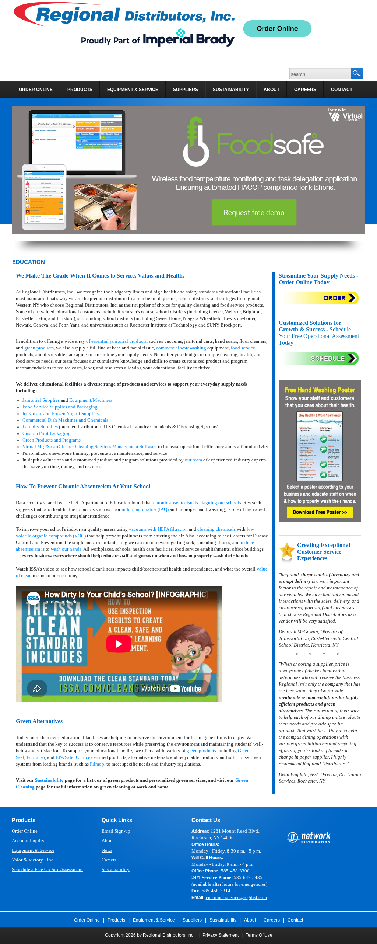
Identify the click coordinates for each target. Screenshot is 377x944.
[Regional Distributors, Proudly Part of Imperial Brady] (124, 24)
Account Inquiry (28, 840)
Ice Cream (32, 413)
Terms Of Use (259, 935)
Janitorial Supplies (41, 400)
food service (243, 348)
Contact (295, 920)
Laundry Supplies (40, 426)
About (108, 840)
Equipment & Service (33, 850)
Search (357, 74)
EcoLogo (36, 757)
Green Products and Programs (51, 440)
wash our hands (66, 549)
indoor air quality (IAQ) (145, 509)
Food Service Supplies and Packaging (60, 407)
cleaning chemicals (216, 529)
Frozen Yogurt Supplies (75, 413)
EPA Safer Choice (73, 757)
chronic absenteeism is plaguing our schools (197, 502)
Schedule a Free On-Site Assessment (47, 869)
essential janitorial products (119, 341)
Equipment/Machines (90, 400)
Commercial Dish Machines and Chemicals (65, 420)
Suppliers (192, 920)
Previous (19, 170)
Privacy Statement (220, 935)
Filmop (97, 764)
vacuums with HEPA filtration (158, 529)
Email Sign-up (116, 831)
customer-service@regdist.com (236, 897)
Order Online (25, 831)
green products (39, 348)
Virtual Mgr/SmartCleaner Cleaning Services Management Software (89, 446)
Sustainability (49, 780)
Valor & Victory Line (32, 860)
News (107, 850)
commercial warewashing (181, 348)
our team (193, 460)
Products (116, 920)
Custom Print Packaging (46, 433)
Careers (109, 860)
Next (358, 170)
